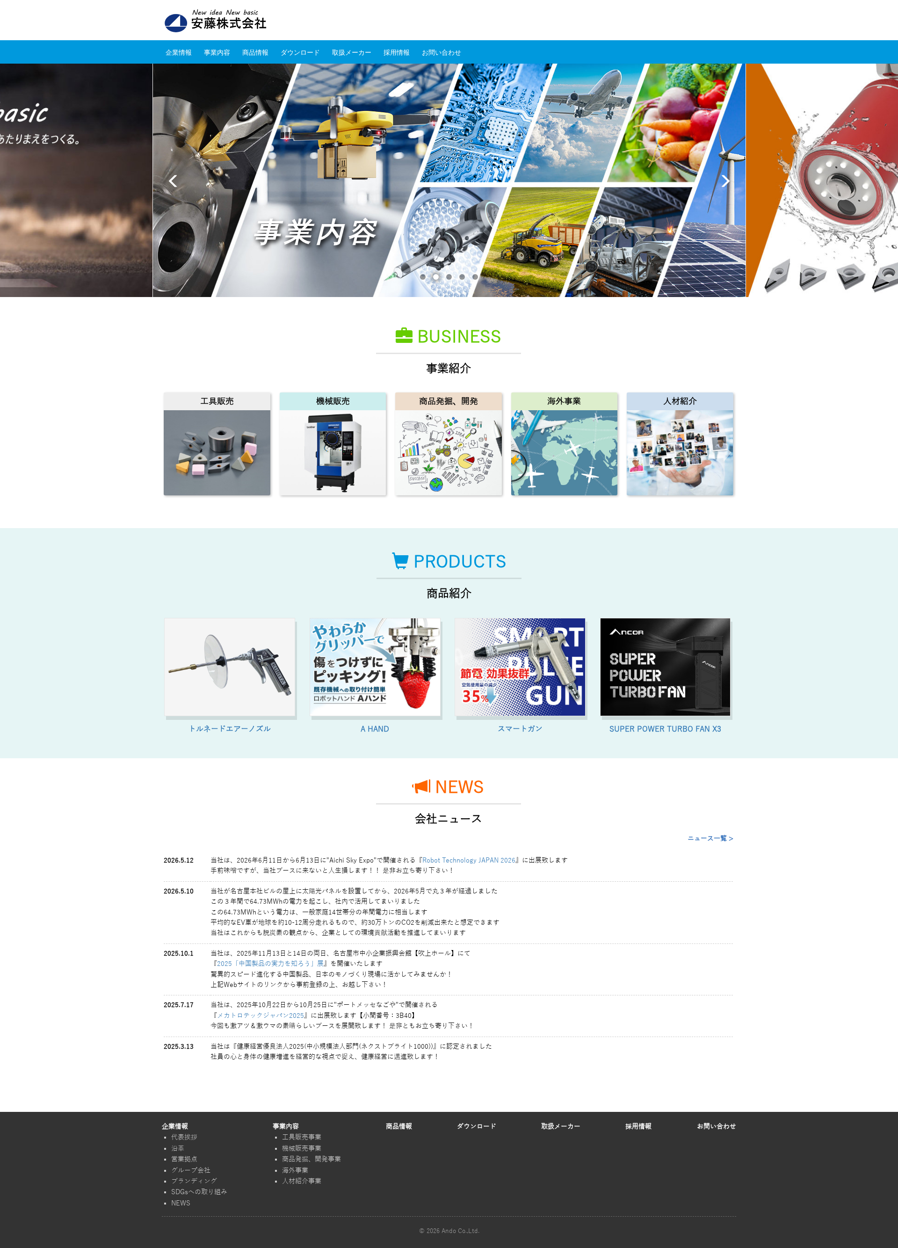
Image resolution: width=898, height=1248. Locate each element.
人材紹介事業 (301, 1181)
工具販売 (217, 401)
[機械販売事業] (333, 452)
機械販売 (333, 401)
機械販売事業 (301, 1148)
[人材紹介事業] (680, 452)
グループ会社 (190, 1170)
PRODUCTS (458, 560)
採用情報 (397, 52)
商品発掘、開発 (448, 401)
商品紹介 (449, 593)
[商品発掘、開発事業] (448, 452)
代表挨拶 (184, 1137)
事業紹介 (448, 368)
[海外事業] (564, 452)
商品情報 (255, 52)
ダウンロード (300, 52)
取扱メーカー (351, 52)
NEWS (457, 786)
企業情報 (179, 52)
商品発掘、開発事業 (311, 1159)
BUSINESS (457, 335)
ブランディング (194, 1181)
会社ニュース (448, 819)
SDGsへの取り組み (199, 1192)
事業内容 (217, 52)
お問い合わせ (441, 52)
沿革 (177, 1148)
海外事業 (564, 401)
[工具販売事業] (217, 452)
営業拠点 (184, 1159)
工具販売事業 (301, 1137)
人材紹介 (680, 401)
